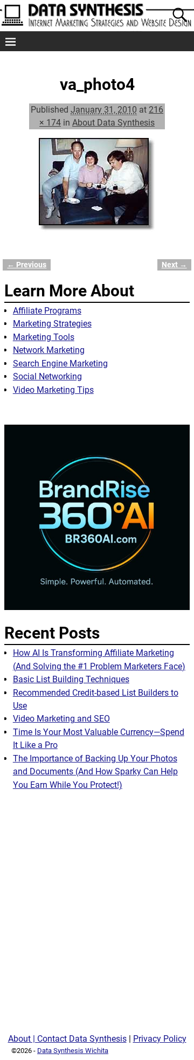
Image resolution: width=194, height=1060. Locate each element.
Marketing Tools (43, 337)
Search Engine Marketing (60, 363)
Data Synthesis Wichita (72, 1051)
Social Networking (47, 376)
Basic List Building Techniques (71, 679)
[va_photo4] (97, 191)
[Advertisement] (97, 916)
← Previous (26, 264)
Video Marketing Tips (53, 390)
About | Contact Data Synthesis (67, 1039)
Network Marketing (49, 350)
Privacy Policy (159, 1039)
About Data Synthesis (113, 122)
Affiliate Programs (47, 311)
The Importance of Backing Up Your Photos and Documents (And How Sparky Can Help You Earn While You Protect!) (95, 771)
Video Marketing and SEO (61, 718)
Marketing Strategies (52, 323)
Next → (174, 264)
